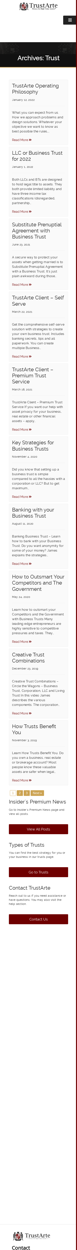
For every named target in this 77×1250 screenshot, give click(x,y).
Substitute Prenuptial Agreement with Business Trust (36, 231)
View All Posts (38, 829)
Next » (37, 793)
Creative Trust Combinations (28, 658)
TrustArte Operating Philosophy (35, 89)
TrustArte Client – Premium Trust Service (32, 376)
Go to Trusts (38, 872)
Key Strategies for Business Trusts (33, 446)
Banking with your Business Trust (33, 513)
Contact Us (38, 919)
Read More (20, 140)
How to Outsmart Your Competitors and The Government (38, 583)
